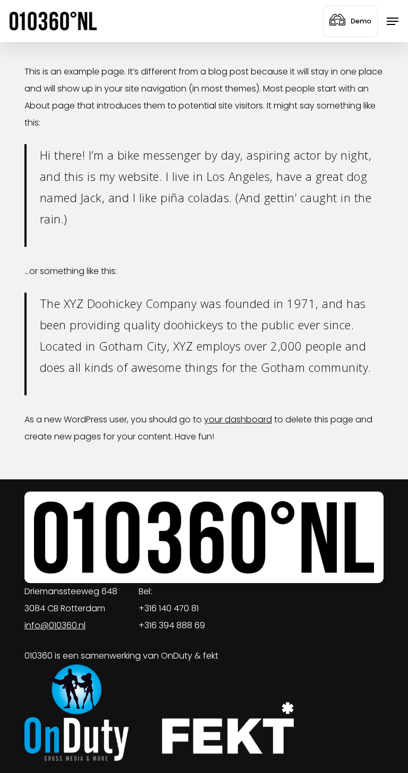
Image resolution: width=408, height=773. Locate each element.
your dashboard (238, 419)
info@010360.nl (55, 625)
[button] (392, 21)
